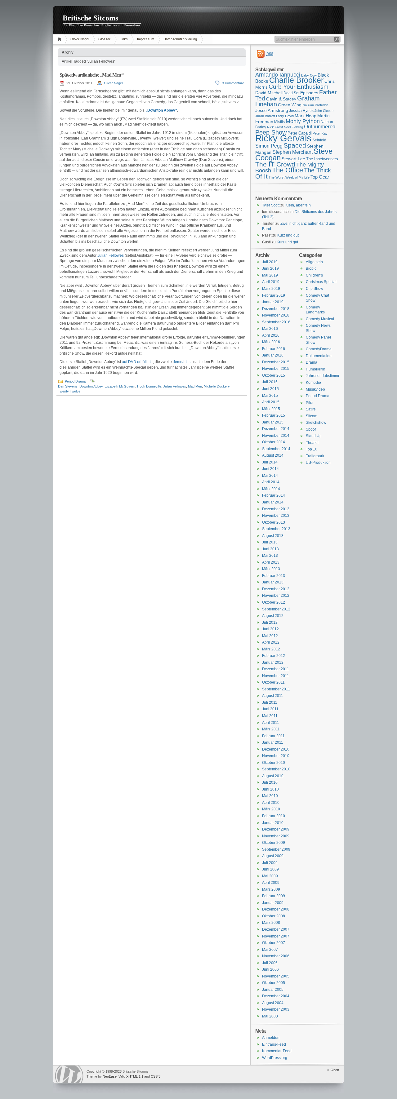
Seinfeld (319, 140)
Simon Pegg (269, 145)
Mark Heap (305, 115)
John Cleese (323, 111)
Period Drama (75, 381)
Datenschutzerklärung (180, 39)
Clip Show (314, 288)
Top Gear (319, 176)
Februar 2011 (273, 736)
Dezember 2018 (275, 309)
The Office (287, 170)
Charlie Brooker (296, 80)
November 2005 (275, 976)
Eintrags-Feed (274, 1044)
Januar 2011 (272, 742)
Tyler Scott (270, 205)
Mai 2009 (270, 876)
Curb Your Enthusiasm (298, 86)
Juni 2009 (270, 869)
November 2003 (275, 1009)
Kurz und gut (288, 235)
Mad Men (195, 386)
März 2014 (271, 489)
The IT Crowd (275, 164)
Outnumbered (319, 127)
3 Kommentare (233, 83)
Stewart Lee (293, 158)
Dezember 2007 (275, 929)
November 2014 (275, 435)
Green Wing (289, 104)
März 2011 (271, 729)
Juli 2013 (270, 542)
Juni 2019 (270, 268)
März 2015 (271, 409)
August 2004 (272, 1003)
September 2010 (276, 769)
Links (124, 39)
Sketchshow (316, 422)
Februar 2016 (273, 349)
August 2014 (272, 455)
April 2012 (270, 642)
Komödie (313, 382)
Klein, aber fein (298, 205)
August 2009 (272, 856)
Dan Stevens (68, 386)
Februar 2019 (273, 295)
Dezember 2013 (275, 509)
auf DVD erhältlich (137, 362)
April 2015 (270, 402)
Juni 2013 (270, 549)
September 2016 (276, 322)
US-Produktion (318, 462)
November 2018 (275, 315)
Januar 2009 (272, 903)
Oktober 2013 (273, 522)
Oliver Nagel (79, 39)
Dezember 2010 (275, 749)
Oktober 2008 (273, 916)
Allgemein (314, 262)
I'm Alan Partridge (315, 105)
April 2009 (270, 882)
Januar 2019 (272, 302)
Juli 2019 (270, 262)
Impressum (145, 39)
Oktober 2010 (273, 762)
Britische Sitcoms (90, 18)
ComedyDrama (319, 349)
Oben (335, 1070)
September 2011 (276, 689)
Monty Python (303, 121)
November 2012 (275, 595)
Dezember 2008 (275, 909)
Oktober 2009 (273, 842)
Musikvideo (315, 389)
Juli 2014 (270, 462)
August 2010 (272, 776)
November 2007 (275, 936)
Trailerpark (315, 456)
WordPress (69, 1074)
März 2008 (271, 922)
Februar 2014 (273, 495)
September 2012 (276, 609)
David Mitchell (269, 92)
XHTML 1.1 (134, 1076)
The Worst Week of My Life (289, 177)
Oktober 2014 (273, 442)
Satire (311, 409)
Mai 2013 (270, 555)
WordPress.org (274, 1058)
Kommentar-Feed (277, 1051)
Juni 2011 (270, 709)
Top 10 (311, 449)
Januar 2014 (272, 502)
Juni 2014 (270, 469)
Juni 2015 (270, 389)
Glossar (104, 39)
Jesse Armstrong (271, 110)
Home (60, 39)
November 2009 (275, 836)
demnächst (182, 362)
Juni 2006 (270, 969)
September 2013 (276, 529)
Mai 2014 (270, 475)
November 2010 (275, 756)
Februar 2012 (273, 656)
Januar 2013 (272, 582)
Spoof (311, 429)
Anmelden (270, 1037)
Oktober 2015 (273, 375)
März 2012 (271, 649)
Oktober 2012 (273, 602)
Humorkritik (315, 369)
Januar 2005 (272, 989)
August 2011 (272, 696)
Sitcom (311, 416)
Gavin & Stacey (281, 98)
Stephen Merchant (292, 152)
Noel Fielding (293, 127)
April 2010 (270, 802)
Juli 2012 (270, 622)
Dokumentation (319, 356)
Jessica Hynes (301, 111)
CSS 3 (155, 1076)
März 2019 (271, 288)
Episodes (309, 92)
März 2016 (271, 342)
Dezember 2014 (275, 429)
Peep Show (271, 132)
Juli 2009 (270, 863)
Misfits (279, 122)
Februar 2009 (273, 896)
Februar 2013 (273, 576)
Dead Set (291, 93)
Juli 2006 (270, 963)
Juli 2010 (270, 782)
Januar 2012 (272, 662)
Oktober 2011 (273, 682)
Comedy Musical (320, 319)
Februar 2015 (273, 415)
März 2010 (271, 809)
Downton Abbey (91, 386)
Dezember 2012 (275, 589)
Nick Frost (275, 127)
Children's (314, 275)
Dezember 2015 (275, 362)
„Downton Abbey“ (161, 110)
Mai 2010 (270, 796)
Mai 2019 (270, 275)
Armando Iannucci (277, 75)
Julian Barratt (265, 116)
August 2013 (272, 536)
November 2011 (275, 676)
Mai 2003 (270, 1016)
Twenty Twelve (69, 391)
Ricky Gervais (283, 138)
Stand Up (314, 436)
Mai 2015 (270, 395)
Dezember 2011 (275, 669)
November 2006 (275, 956)
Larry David (285, 116)
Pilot (309, 403)
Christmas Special (321, 282)
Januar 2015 (272, 422)
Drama (311, 362)
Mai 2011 (270, 716)
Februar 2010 (273, 816)
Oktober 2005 (273, 983)
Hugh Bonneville (149, 386)
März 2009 (271, 889)
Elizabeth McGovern (120, 386)
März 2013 (271, 569)
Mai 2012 (270, 636)
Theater (312, 443)
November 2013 (275, 515)
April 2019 (270, 282)
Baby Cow (309, 75)
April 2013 (270, 562)
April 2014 (270, 482)
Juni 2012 (270, 629)
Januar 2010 (272, 823)
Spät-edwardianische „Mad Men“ (91, 75)
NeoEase (110, 1076)
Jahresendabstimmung (325, 376)
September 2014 (276, 449)
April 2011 (270, 722)
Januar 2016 (272, 355)
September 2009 (276, 849)
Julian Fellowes (110, 255)
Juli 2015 (270, 382)
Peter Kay (320, 133)
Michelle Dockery (217, 386)
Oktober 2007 (273, 943)
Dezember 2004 (275, 996)
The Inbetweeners (322, 159)
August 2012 (272, 616)
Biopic (311, 268)
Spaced (294, 145)
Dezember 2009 (275, 829)
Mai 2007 (270, 949)
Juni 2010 (270, 789)
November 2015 (275, 368)
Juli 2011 (269, 702)
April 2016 (270, 335)
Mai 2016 (270, 328)
